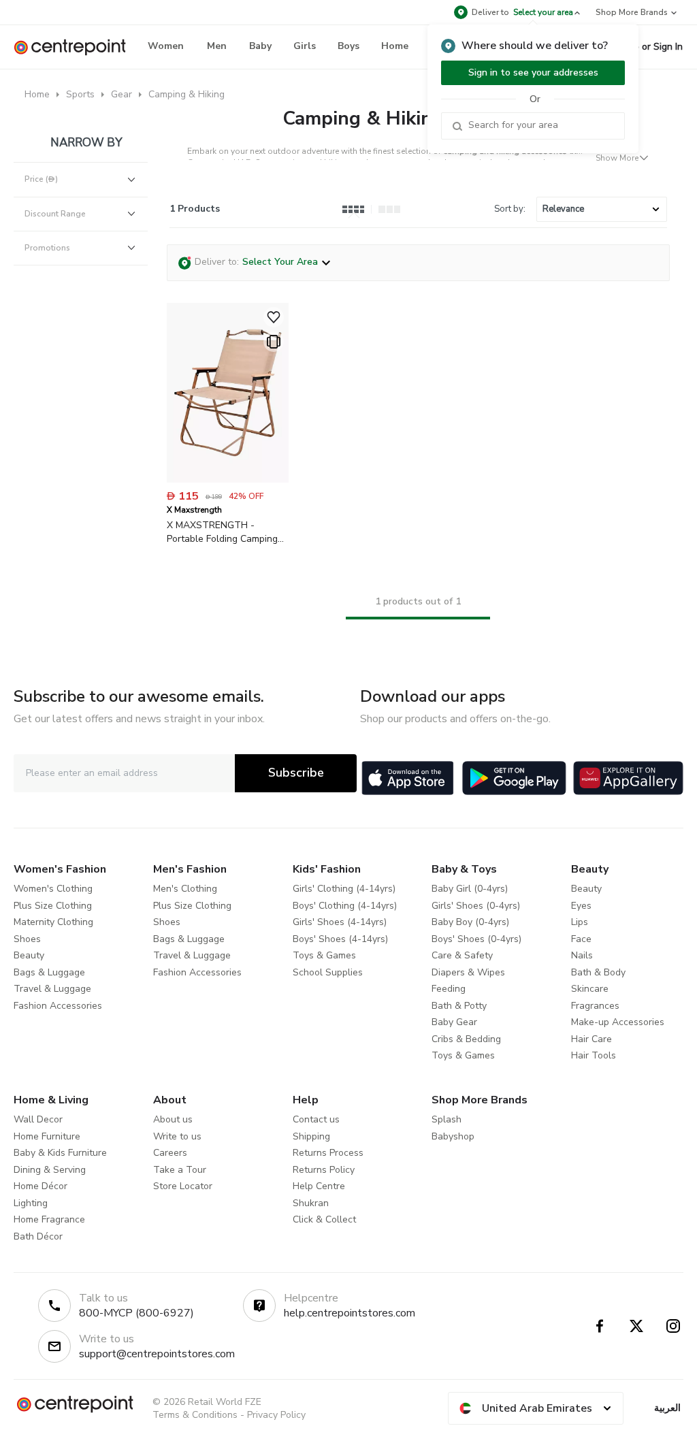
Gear (121, 94)
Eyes (581, 905)
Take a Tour (179, 1169)
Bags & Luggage (49, 972)
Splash (446, 1119)
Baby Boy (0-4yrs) (470, 922)
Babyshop (453, 1136)
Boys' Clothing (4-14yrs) (345, 905)
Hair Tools (593, 1055)
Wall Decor (38, 1119)
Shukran (311, 1203)
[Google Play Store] (514, 778)
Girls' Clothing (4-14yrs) (344, 888)
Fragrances (595, 1005)
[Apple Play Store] (407, 778)
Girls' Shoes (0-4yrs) (476, 905)
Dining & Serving (50, 1169)
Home (37, 94)
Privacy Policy (276, 1414)
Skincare (590, 988)
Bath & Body (598, 972)
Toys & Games (324, 955)
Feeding (449, 988)
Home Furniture (47, 1136)
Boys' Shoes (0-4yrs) (476, 939)
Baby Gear (454, 1022)
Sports (80, 94)
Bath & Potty (459, 1005)
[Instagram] (673, 1326)
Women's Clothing (53, 888)
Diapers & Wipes (468, 972)
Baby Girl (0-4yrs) (470, 888)
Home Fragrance (49, 1219)
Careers (170, 1152)
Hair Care (591, 1039)
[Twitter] (636, 1326)
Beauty (29, 955)
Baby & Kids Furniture (60, 1152)
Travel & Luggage (52, 988)
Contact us (316, 1119)
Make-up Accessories (617, 1022)
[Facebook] (599, 1326)
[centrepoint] (75, 47)
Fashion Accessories (58, 1005)
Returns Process (328, 1152)
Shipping (311, 1136)
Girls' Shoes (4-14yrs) (340, 922)
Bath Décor (38, 1236)
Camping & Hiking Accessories (417, 118)
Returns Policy (324, 1169)
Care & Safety (462, 955)
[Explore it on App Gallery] (628, 778)
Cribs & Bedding (466, 1039)
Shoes (27, 939)
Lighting (31, 1203)
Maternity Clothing (53, 922)
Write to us (177, 1136)
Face (581, 939)
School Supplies (328, 972)
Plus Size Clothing (53, 905)
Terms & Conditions (195, 1414)
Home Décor (40, 1186)
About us (173, 1119)
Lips (579, 922)
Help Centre (319, 1186)
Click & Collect (324, 1219)
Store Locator (182, 1186)
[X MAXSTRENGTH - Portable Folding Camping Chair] (228, 479)
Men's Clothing (185, 888)
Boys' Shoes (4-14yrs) (340, 939)
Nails (582, 955)
